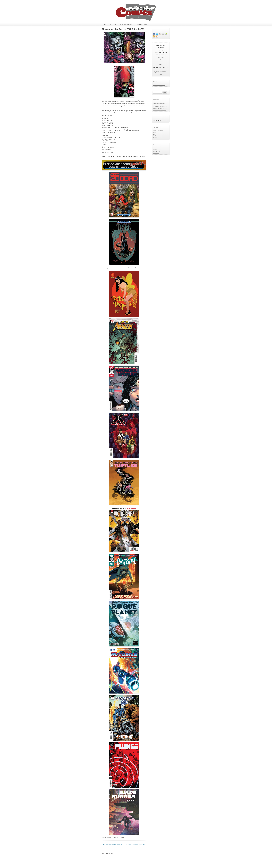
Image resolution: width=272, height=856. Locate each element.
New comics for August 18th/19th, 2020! (112, 844)
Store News (155, 135)
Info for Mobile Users (142, 24)
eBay (154, 134)
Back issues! (113, 24)
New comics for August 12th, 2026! (160, 106)
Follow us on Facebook (161, 54)
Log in (154, 148)
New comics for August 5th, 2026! (160, 108)
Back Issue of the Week (158, 130)
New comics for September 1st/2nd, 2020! (136, 844)
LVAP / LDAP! (160, 61)
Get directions (161, 57)
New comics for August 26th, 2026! (160, 103)
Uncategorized (156, 137)
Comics (114, 837)
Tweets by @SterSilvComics (159, 85)
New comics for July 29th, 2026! (159, 110)
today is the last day (114, 105)
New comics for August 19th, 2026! (160, 105)
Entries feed (155, 149)
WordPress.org (156, 153)
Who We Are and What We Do (126, 24)
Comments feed (156, 151)
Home (105, 24)
